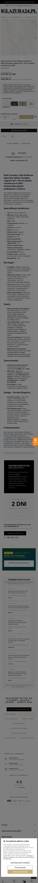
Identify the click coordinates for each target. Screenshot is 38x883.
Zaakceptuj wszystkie (20, 872)
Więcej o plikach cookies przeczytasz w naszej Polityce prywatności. (18, 857)
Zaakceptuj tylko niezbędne (20, 863)
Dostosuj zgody (20, 867)
